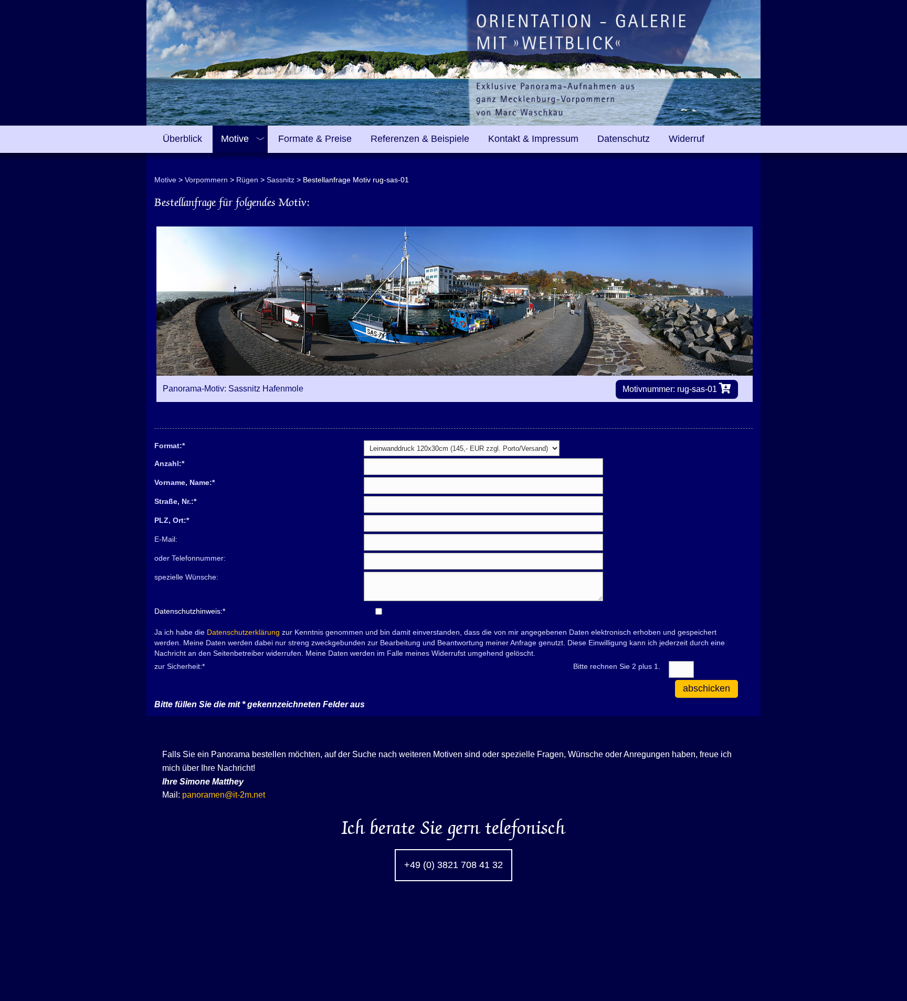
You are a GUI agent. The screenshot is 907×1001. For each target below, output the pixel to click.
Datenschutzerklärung (243, 632)
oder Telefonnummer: (190, 558)
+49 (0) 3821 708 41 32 (453, 865)
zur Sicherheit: (179, 665)
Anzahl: (169, 463)
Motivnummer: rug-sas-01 (671, 389)
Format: (169, 445)
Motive (165, 180)
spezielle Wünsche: (186, 577)
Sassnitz (280, 180)
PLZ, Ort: (171, 519)
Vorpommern (206, 180)
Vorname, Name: (184, 482)
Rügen (247, 180)
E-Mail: (165, 539)
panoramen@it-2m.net (223, 794)
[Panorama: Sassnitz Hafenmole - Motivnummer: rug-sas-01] (454, 301)
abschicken (706, 688)
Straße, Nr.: (175, 500)
